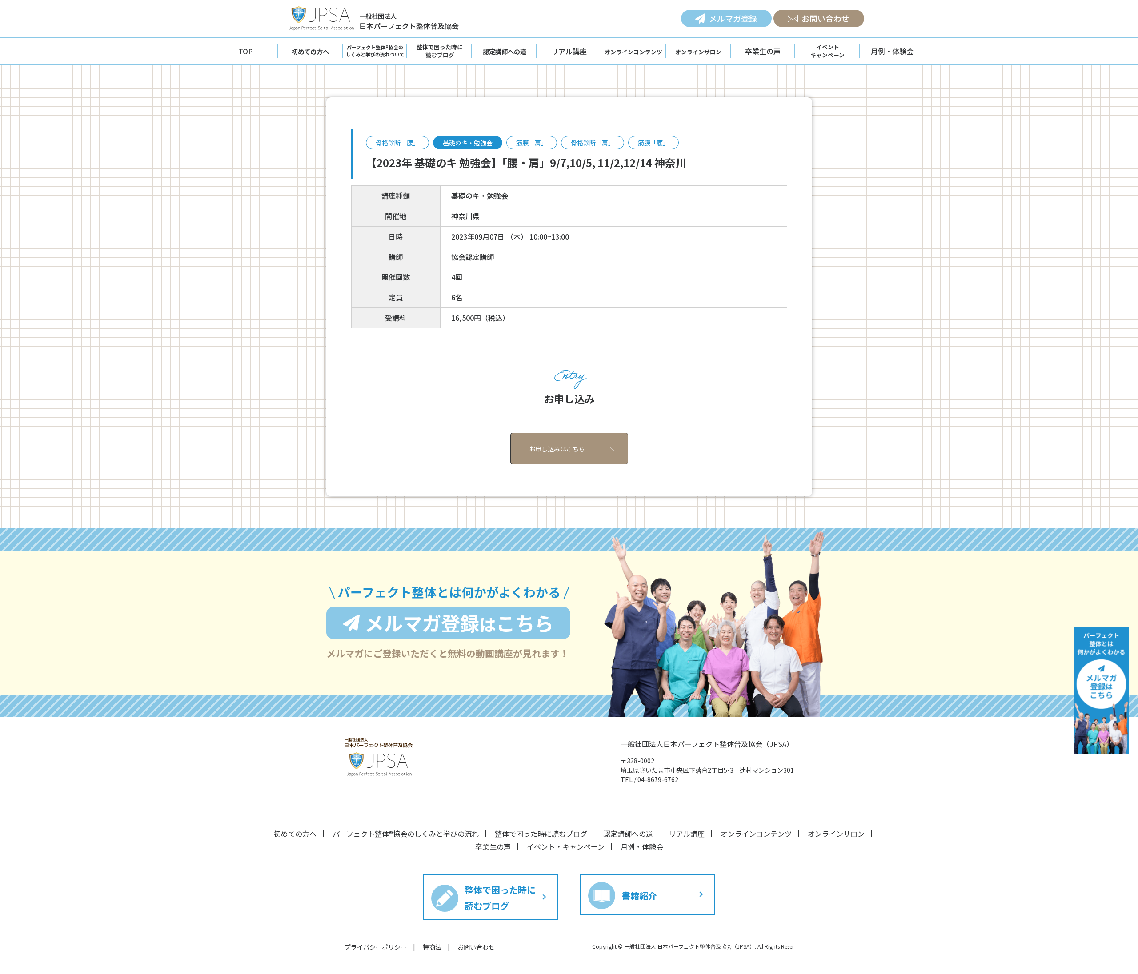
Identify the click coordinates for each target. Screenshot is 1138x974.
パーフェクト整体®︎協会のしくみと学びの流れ (406, 833)
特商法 (432, 946)
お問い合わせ (825, 18)
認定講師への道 (628, 833)
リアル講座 (569, 51)
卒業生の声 (763, 51)
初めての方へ (295, 833)
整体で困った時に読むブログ (541, 833)
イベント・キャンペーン (566, 846)
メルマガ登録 (733, 18)
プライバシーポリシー (376, 946)
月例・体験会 (892, 51)
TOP (245, 51)
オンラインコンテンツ (756, 833)
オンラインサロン (836, 833)
